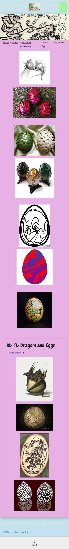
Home (6, 42)
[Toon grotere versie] (34, 67)
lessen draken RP (16, 353)
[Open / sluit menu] (63, 7)
